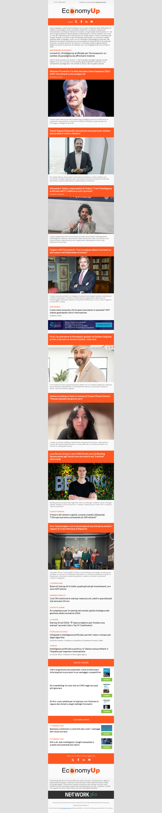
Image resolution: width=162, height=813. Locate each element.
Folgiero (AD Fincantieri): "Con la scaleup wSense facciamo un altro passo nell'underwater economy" (80, 251)
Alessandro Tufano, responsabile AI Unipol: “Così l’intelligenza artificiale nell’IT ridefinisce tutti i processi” (81, 189)
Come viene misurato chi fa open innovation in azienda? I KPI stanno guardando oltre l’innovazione (80, 311)
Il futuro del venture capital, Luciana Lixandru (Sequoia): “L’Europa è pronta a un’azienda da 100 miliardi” (77, 516)
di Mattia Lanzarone (57, 194)
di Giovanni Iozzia (56, 77)
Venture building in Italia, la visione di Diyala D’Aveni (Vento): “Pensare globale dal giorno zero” (80, 397)
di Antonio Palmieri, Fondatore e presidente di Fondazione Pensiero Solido (76, 640)
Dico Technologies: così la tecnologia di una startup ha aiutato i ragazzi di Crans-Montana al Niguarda (81, 527)
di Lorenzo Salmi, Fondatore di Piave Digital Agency (68, 654)
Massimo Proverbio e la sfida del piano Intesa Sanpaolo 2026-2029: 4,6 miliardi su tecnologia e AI (80, 72)
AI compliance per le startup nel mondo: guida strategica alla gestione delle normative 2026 (79, 611)
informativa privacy (66, 808)
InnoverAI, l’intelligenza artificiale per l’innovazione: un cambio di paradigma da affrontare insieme (78, 54)
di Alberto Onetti (55, 316)
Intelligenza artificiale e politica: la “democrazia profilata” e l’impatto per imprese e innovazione (79, 650)
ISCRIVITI (106, 734)
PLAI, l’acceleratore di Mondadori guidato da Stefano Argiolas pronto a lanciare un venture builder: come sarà (81, 337)
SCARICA (107, 680)
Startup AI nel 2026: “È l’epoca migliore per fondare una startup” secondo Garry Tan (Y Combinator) (77, 624)
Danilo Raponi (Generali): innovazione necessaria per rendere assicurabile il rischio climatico (80, 132)
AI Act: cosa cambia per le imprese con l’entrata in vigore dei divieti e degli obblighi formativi (74, 702)
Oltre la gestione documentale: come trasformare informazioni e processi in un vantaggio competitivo (75, 670)
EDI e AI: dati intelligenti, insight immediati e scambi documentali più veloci (72, 743)
